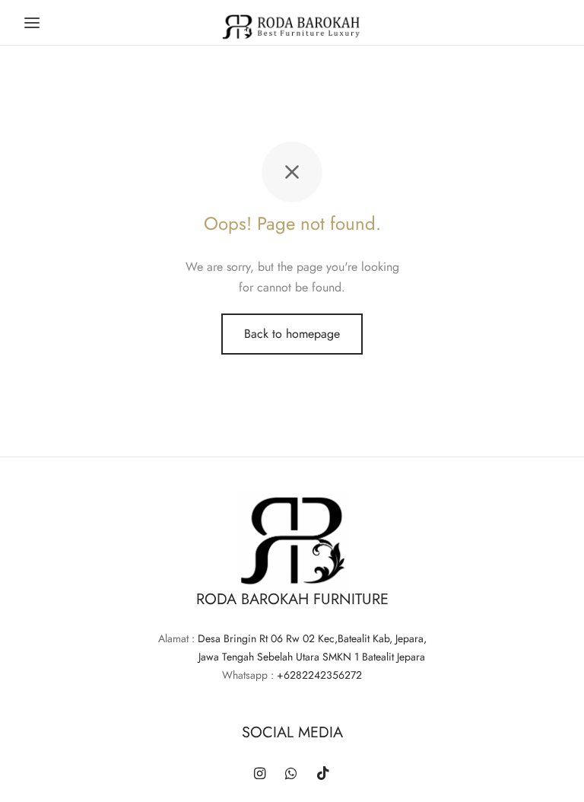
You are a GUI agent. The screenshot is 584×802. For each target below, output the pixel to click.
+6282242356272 (319, 675)
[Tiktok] (323, 775)
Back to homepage (292, 333)
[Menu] (32, 23)
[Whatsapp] (291, 775)
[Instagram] (259, 775)
